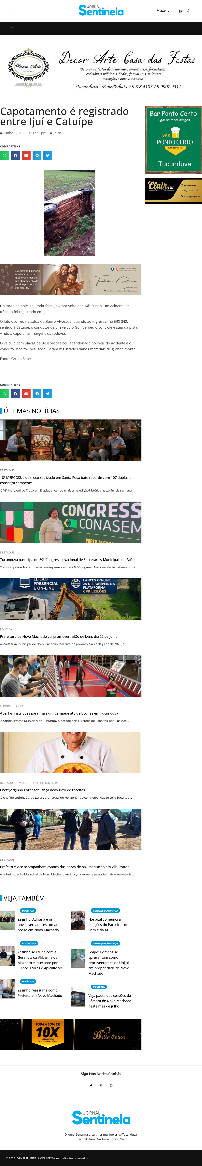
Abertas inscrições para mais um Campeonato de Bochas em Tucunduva (59, 713)
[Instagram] (101, 1085)
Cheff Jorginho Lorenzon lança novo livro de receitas (42, 790)
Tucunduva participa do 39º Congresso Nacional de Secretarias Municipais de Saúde (68, 559)
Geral (20, 706)
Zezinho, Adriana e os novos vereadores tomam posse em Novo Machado (38, 924)
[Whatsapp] (111, 1085)
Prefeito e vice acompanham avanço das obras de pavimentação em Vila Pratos (64, 866)
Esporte (6, 706)
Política (6, 629)
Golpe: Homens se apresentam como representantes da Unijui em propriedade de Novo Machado (108, 963)
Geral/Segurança (105, 910)
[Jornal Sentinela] (101, 10)
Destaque (7, 470)
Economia (29, 943)
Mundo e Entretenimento (38, 782)
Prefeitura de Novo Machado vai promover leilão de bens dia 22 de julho (59, 636)
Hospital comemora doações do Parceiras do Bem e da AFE (108, 924)
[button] (4, 155)
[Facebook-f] (91, 1085)
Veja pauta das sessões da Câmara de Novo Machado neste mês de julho (109, 1000)
